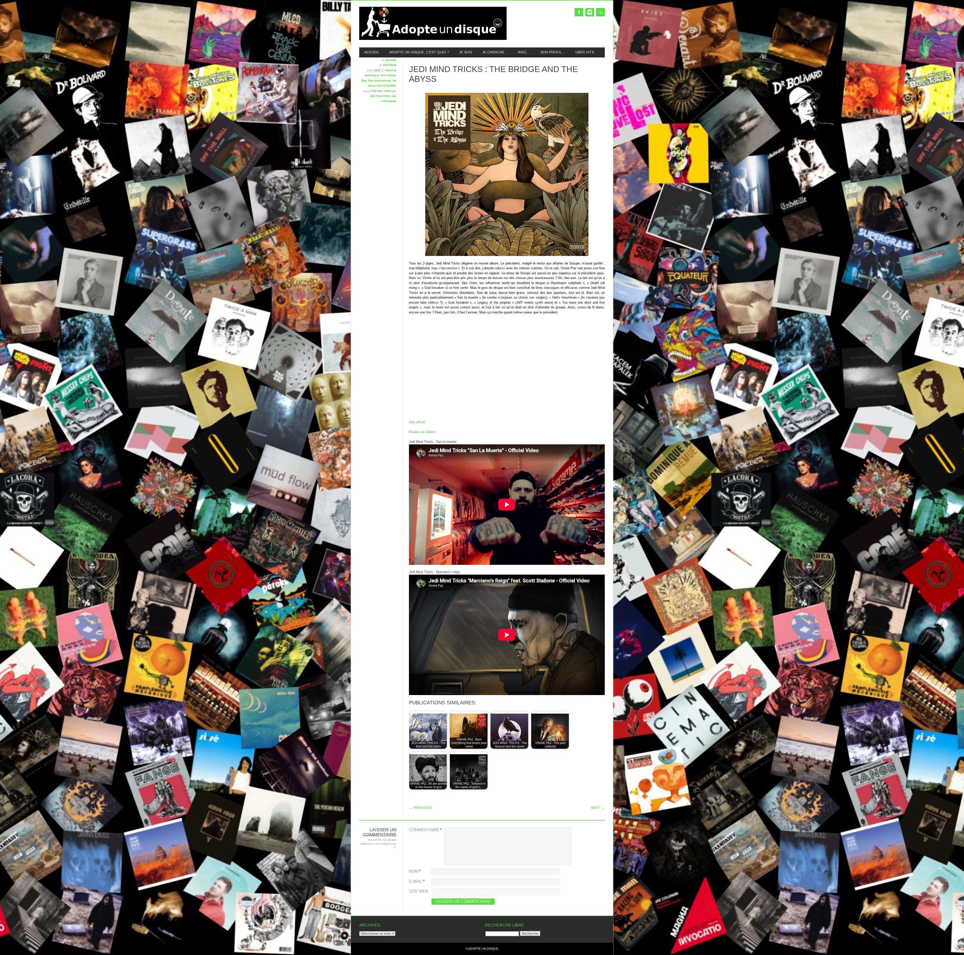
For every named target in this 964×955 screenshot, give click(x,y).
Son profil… (552, 52)
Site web (418, 891)
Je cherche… (495, 52)
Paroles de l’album (422, 432)
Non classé (388, 75)
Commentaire (425, 830)
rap (394, 95)
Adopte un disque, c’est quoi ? (419, 52)
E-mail (417, 881)
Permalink (389, 101)
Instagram (589, 12)
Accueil (371, 52)
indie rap (389, 90)
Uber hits (584, 52)
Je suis (465, 52)
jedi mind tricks (380, 95)
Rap (364, 80)
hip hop (377, 90)
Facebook (579, 12)
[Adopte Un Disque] (433, 39)
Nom (415, 871)
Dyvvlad (391, 59)
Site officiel (417, 422)
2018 (377, 70)
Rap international (379, 80)
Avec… (524, 52)
